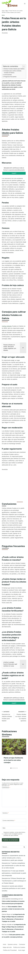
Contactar (22, 944)
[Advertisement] (14, 48)
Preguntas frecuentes (10, 76)
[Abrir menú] (24, 3)
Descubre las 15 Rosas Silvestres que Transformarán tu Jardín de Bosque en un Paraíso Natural (14, 881)
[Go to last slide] (4, 753)
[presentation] (14, 747)
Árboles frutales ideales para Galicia (14, 68)
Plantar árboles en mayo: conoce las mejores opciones (20, 716)
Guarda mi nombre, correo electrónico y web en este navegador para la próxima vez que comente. (14, 834)
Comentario (6, 787)
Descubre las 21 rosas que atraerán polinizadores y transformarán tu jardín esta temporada (14, 873)
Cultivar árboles (7, 326)
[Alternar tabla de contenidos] (22, 66)
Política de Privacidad (10, 950)
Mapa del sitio (7, 947)
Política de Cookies (19, 947)
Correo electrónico (9, 820)
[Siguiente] (23, 753)
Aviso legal (21, 950)
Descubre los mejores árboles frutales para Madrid (7, 716)
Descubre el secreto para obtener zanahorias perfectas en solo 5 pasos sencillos (13, 888)
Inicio (4, 944)
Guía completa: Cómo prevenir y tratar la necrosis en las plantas (13, 909)
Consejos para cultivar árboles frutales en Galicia (12, 71)
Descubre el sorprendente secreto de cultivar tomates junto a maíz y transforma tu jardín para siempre (13, 858)
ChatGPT (14, 173)
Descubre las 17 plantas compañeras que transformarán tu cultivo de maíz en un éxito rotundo (13, 865)
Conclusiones (8, 74)
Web (4, 828)
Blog (3, 15)
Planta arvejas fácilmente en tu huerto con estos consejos (13, 760)
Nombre (6, 813)
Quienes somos (12, 944)
